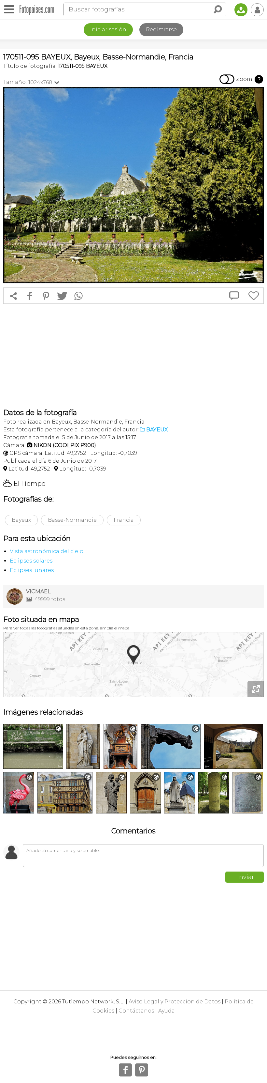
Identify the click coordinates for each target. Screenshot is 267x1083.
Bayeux (21, 520)
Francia (124, 520)
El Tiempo (24, 483)
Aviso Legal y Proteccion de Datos (174, 1001)
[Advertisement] (133, 356)
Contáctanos (136, 1011)
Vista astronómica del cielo (46, 551)
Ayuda (166, 1011)
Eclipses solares (31, 561)
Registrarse (161, 29)
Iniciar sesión (108, 29)
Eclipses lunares (32, 570)
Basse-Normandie (72, 520)
